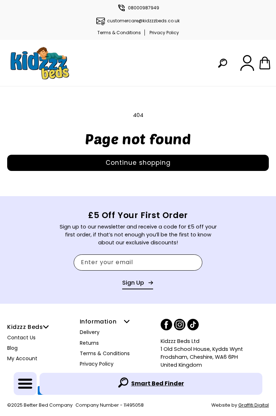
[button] (25, 384)
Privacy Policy (164, 33)
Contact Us (21, 337)
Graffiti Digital (253, 405)
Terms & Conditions (119, 33)
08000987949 (143, 8)
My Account (22, 358)
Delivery (90, 332)
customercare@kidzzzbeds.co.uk (143, 21)
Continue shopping (138, 162)
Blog (12, 348)
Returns (89, 343)
